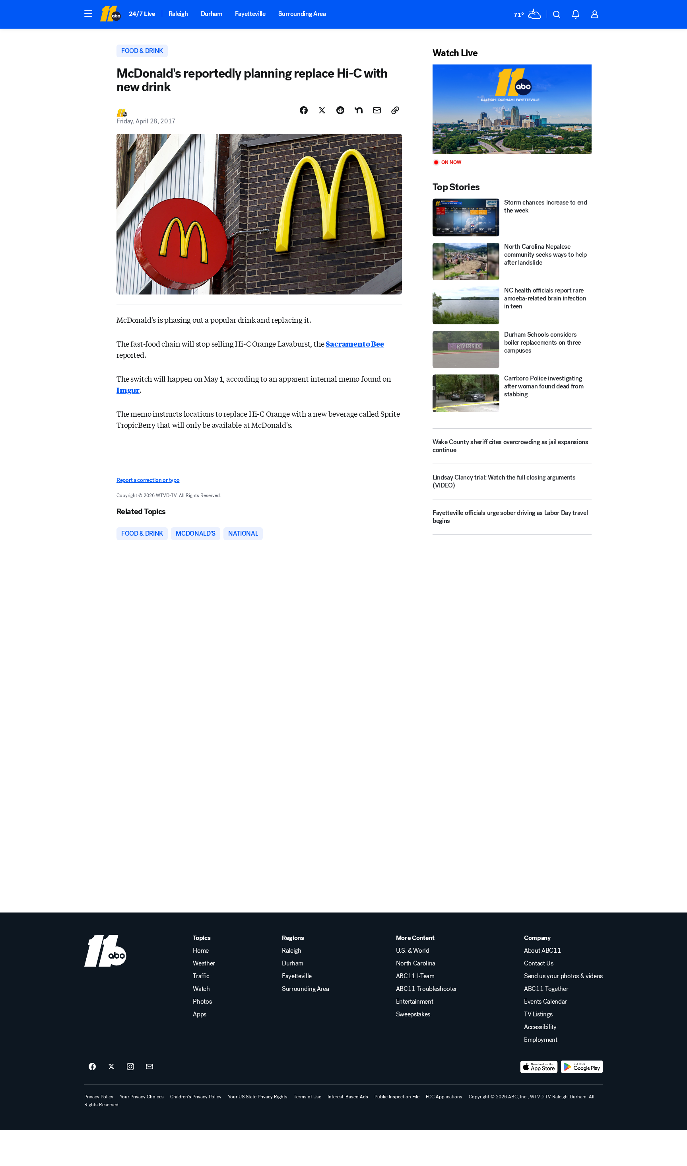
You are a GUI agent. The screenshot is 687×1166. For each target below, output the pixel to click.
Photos (202, 1001)
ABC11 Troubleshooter (427, 989)
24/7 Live (142, 14)
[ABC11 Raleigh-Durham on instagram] (130, 1067)
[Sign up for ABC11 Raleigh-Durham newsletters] (149, 1067)
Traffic (201, 976)
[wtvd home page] (105, 951)
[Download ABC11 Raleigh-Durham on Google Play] (582, 1067)
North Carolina (416, 963)
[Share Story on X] (322, 110)
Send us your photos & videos (563, 976)
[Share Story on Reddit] (340, 110)
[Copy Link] (395, 110)
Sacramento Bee (355, 343)
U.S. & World (412, 951)
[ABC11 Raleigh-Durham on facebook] (92, 1067)
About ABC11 (542, 951)
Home (201, 951)
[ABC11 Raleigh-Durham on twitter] (111, 1067)
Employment (540, 1040)
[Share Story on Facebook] (304, 110)
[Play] (512, 109)
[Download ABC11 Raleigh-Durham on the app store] (539, 1067)
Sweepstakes (413, 1014)
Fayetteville (250, 14)
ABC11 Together (546, 989)
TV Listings (538, 1014)
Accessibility (540, 1027)
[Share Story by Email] (377, 110)
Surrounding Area (302, 14)
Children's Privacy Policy (195, 1096)
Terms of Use (307, 1096)
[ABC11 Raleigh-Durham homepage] (110, 14)
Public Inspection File (397, 1096)
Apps (199, 1014)
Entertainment (414, 1001)
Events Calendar (545, 1001)
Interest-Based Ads (348, 1096)
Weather (204, 963)
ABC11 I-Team (415, 976)
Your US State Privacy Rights (257, 1096)
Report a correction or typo (147, 480)
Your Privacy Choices (142, 1096)
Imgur (128, 389)
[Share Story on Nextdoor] (358, 110)
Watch (201, 989)
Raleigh (178, 14)
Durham (211, 14)
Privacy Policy (98, 1096)
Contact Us (538, 963)
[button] (88, 13)
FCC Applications (444, 1096)
